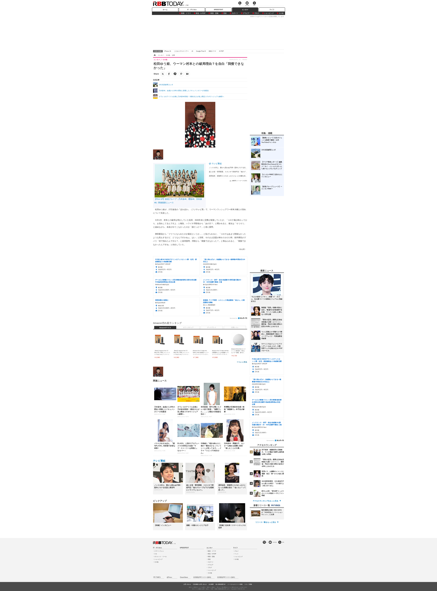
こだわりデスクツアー (181, 51)
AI (192, 51)
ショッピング (269, 13)
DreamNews (184, 577)
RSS (283, 542)
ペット (236, 554)
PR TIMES (157, 577)
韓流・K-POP (200, 13)
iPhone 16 (167, 51)
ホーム (165, 9)
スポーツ (235, 13)
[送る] (175, 73)
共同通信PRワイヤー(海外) (226, 577)
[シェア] (168, 73)
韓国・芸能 (214, 13)
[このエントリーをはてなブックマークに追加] (187, 73)
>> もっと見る (242, 362)
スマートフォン (159, 551)
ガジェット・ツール (160, 556)
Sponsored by (233, 318)
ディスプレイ (211, 327)
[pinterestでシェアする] (181, 73)
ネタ (155, 554)
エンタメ (245, 9)
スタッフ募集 (248, 584)
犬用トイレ (235, 327)
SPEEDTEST (218, 9)
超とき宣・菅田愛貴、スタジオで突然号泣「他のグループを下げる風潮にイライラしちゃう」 (242, 172)
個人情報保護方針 (221, 584)
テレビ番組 (216, 163)
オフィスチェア (188, 327)
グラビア (246, 13)
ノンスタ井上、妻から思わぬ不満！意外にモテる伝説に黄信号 (231, 167)
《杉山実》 (242, 249)
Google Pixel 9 (201, 51)
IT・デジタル (192, 9)
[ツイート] (162, 73)
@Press (169, 577)
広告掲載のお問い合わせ (200, 584)
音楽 (225, 13)
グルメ (236, 551)
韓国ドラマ (212, 51)
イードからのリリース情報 (235, 584)
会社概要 (211, 584)
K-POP (221, 51)
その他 (281, 13)
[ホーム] (154, 55)
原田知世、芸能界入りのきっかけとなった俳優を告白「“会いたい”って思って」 (237, 176)
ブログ (256, 13)
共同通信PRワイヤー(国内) (202, 577)
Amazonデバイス (165, 328)
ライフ (271, 9)
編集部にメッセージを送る (239, 180)
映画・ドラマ (186, 13)
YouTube (275, 542)
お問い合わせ (187, 584)
